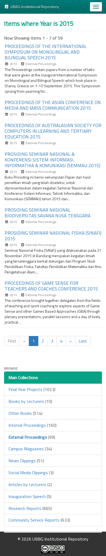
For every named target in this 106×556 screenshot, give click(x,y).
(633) (39, 520)
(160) (32, 425)
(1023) (31, 389)
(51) (26, 460)
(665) (30, 508)
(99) (31, 437)
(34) (30, 448)
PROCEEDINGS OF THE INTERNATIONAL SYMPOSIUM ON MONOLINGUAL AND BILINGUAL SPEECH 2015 (45, 52)
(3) (31, 472)
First (12, 341)
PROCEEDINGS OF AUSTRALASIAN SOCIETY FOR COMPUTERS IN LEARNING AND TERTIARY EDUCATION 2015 (53, 131)
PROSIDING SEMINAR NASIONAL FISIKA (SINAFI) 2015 (53, 235)
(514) (25, 413)
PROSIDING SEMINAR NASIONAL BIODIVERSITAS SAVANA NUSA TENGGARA (48, 212)
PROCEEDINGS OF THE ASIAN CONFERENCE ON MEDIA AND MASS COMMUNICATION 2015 (53, 105)
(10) (30, 401)
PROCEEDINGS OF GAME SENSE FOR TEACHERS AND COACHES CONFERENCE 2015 (51, 286)
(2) (30, 484)
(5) (29, 496)
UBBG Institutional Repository (34, 6)
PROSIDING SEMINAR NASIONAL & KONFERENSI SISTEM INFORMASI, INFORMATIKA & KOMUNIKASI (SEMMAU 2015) (52, 160)
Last (83, 341)
